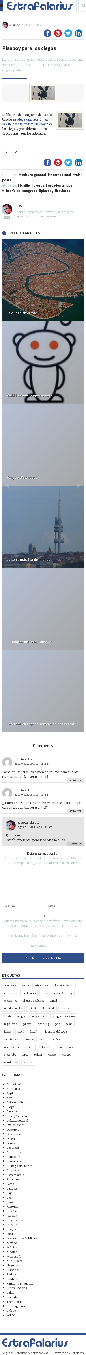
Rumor (59, 1047)
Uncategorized (17, 1306)
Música (12, 1247)
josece (17, 25)
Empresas (14, 1170)
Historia (12, 1206)
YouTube (28, 1062)
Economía (14, 1152)
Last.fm (34, 1031)
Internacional (60, 174)
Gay (9, 1193)
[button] (7, 485)
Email (53, 1001)
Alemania (10, 985)
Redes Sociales (17, 1288)
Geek (10, 1197)
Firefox (64, 1008)
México (42, 1039)
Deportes (13, 1129)
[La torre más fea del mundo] (43, 527)
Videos (52, 1055)
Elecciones (10, 1001)
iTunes (8, 1031)
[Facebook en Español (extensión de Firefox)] (43, 691)
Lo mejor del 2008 (56, 1031)
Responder (76, 780)
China (45, 993)
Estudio (32, 1008)
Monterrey (11, 1039)
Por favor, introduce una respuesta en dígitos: (43, 935)
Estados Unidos (60, 185)
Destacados (14, 1134)
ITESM (69, 1024)
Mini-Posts (14, 1261)
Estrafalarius (15, 1175)
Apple (25, 985)
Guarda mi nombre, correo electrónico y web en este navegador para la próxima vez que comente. (43, 923)
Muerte (28, 1039)
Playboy (47, 190)
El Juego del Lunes (19, 1166)
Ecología (13, 1147)
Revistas (63, 190)
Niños (56, 1039)
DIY (71, 993)
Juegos (11, 1229)
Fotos (10, 1184)
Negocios (13, 1265)
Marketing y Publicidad (23, 1238)
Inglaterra (10, 1024)
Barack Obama (64, 985)
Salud (10, 1292)
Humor (12, 1215)
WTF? (11, 1315)
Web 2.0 (66, 1055)
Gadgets (12, 1188)
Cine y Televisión (19, 1116)
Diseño (12, 1138)
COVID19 (58, 993)
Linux (10, 1234)
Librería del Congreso (20, 190)
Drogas (12, 1143)
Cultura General (33, 174)
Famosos (13, 1179)
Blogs (10, 1107)
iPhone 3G (43, 1024)
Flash (7, 1016)
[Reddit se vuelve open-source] (43, 362)
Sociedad (13, 1297)
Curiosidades (16, 1125)
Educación (14, 1156)
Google (21, 1016)
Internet (12, 1224)
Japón (20, 1031)
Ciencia (12, 1111)
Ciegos (39, 185)
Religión (44, 1047)
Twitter (38, 1055)
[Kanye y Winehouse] (43, 445)
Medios (12, 1252)
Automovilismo (17, 1102)
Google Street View (63, 1016)
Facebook (49, 1008)
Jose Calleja (26, 822)
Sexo (71, 1047)
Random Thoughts (20, 1283)
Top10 (25, 1055)
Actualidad (14, 1084)
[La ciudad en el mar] (43, 280)
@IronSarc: (14, 835)
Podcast (12, 1274)
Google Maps (39, 1016)
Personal (13, 1270)
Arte (9, 1098)
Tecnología (14, 1301)
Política (12, 1279)
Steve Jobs (10, 1055)
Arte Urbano (41, 985)
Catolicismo (11, 993)
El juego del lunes (33, 1001)
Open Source (11, 1047)
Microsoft (14, 1256)
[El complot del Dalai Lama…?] (43, 609)
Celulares (30, 993)
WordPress (11, 1062)
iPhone (27, 1024)
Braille (25, 185)
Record (29, 1047)
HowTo (12, 1211)
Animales (13, 1088)
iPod (57, 1024)
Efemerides (15, 1161)
